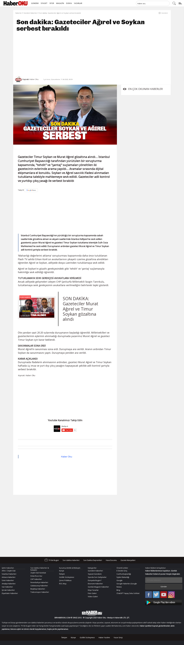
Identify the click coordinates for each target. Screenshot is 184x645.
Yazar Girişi (118, 637)
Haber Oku (66, 456)
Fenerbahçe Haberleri (39, 582)
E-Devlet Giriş (122, 570)
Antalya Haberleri (8, 583)
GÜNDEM (35, 3)
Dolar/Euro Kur (36, 576)
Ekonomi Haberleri (95, 583)
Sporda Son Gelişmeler (97, 577)
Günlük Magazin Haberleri (98, 587)
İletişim (62, 574)
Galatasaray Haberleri (39, 585)
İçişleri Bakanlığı (123, 577)
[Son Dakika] (15, 3)
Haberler (18, 13)
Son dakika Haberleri (71, 560)
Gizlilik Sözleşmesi (66, 577)
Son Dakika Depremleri (92, 560)
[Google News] (31, 190)
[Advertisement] (92, 54)
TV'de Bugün (54, 560)
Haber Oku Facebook (148, 595)
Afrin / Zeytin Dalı (8, 570)
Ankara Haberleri (8, 577)
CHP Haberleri (36, 579)
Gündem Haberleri (30, 13)
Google (119, 580)
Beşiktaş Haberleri (37, 589)
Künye (61, 570)
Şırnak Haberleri (8, 590)
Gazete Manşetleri (128, 560)
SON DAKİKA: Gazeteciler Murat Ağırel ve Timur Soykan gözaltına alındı (80, 309)
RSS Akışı (62, 583)
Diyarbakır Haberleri (10, 593)
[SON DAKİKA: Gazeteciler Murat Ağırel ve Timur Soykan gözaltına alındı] (36, 308)
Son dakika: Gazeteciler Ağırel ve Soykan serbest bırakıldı (60, 13)
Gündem (164, 13)
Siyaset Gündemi (95, 574)
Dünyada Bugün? (94, 580)
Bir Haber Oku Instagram (171, 595)
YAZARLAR (78, 3)
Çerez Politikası (65, 580)
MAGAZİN (60, 3)
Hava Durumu (111, 560)
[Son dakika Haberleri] (92, 613)
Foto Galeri (92, 593)
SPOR (51, 3)
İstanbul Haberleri (9, 574)
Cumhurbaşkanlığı (124, 574)
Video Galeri (93, 596)
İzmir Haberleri (8, 580)
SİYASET (44, 3)
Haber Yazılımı (104, 637)
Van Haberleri (7, 587)
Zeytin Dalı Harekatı (38, 572)
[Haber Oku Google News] (163, 602)
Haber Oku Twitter (156, 595)
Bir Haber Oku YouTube (163, 595)
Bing (118, 590)
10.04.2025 (25, 316)
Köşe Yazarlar (93, 590)
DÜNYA (69, 3)
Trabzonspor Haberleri (39, 592)
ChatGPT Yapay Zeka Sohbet (128, 593)
